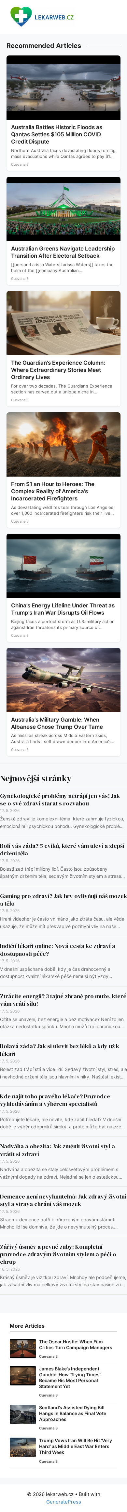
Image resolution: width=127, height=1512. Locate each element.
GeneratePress (63, 1502)
